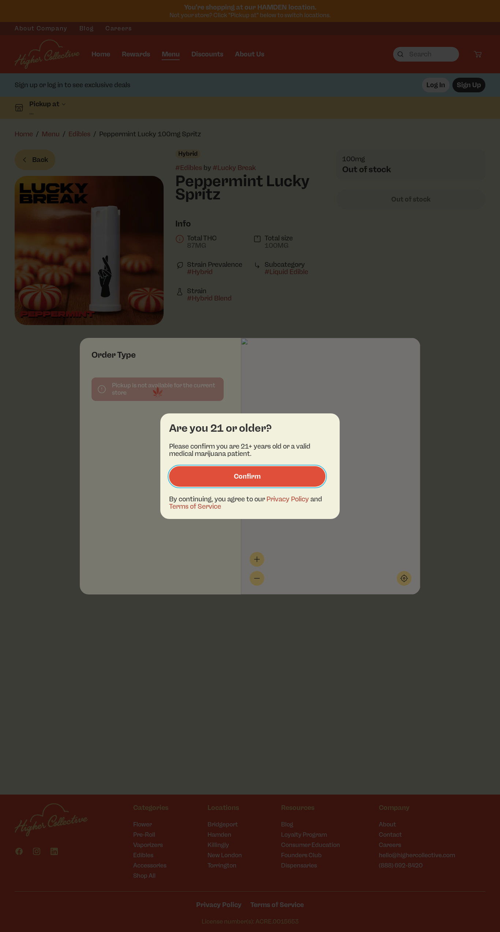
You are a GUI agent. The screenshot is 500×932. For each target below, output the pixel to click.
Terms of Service (195, 506)
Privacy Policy (287, 499)
